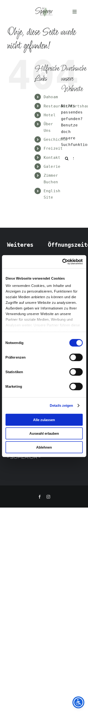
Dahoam (51, 97)
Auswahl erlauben (44, 433)
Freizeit (53, 148)
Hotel (50, 115)
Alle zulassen (44, 420)
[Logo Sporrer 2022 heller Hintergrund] (43, 9)
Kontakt (52, 157)
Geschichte (56, 139)
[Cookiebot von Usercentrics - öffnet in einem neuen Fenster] (63, 262)
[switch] (76, 357)
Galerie (52, 166)
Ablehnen (44, 447)
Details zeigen (61, 405)
